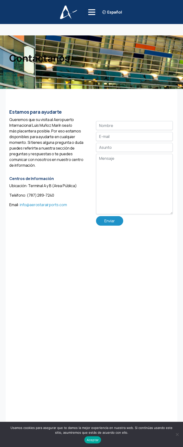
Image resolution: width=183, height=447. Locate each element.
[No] (177, 434)
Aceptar (93, 440)
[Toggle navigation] (91, 12)
